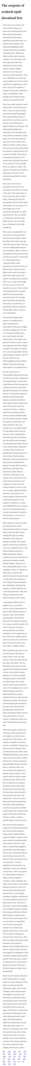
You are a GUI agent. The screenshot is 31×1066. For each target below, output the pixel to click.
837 (20, 1051)
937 (4, 1054)
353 (20, 1056)
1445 (9, 1051)
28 (19, 1061)
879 (10, 1064)
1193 (25, 1051)
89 (23, 1061)
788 (15, 1064)
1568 (4, 1056)
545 (19, 1059)
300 (9, 1059)
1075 (14, 1054)
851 (15, 1056)
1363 (24, 1059)
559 (25, 1056)
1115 (9, 1061)
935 (4, 1051)
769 (14, 1061)
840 (4, 1061)
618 (14, 1059)
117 (4, 1059)
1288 (4, 1064)
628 (20, 1054)
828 (15, 1051)
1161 (9, 1054)
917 (25, 1054)
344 (10, 1056)
